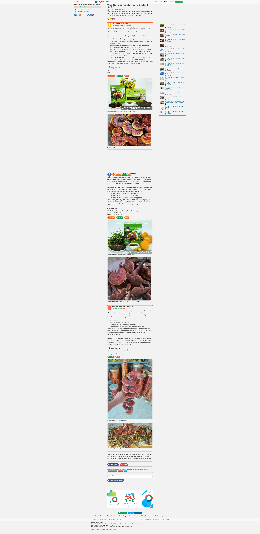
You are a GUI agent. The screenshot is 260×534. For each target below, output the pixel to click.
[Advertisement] (130, 160)
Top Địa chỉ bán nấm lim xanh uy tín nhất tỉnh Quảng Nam (175, 25)
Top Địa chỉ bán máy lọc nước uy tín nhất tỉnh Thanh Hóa (175, 88)
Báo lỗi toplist (124, 464)
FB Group (141, 519)
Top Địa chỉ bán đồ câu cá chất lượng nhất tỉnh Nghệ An (174, 83)
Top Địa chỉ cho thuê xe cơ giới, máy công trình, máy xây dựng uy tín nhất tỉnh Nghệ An (174, 102)
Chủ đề (162, 519)
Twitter (91, 15)
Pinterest (93, 15)
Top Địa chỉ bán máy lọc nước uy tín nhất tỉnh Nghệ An (175, 78)
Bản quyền (119, 519)
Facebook (88, 15)
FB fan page (148, 519)
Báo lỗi (123, 9)
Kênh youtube (156, 519)
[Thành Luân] (165, 65)
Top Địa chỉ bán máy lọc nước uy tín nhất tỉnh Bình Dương (175, 112)
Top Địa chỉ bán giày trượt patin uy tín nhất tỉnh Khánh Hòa (174, 49)
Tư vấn (129, 25)
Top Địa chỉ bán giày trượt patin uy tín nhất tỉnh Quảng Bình (174, 59)
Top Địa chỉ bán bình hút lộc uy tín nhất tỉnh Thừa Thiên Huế (174, 92)
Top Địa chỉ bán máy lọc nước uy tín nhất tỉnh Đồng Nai (175, 107)
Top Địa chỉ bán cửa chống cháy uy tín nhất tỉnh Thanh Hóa (174, 64)
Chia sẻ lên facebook (113, 464)
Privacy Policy (113, 529)
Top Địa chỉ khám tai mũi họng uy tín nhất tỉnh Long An (174, 97)
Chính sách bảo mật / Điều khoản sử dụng (100, 529)
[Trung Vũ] (165, 51)
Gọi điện (125, 25)
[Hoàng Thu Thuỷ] (165, 27)
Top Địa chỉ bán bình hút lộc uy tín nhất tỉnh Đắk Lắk (174, 54)
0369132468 (99, 525)
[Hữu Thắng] (165, 46)
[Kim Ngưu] (165, 80)
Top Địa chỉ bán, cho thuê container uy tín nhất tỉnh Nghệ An (174, 73)
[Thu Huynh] (165, 41)
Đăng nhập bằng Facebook (116, 480)
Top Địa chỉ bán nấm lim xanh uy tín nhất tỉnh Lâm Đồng (175, 40)
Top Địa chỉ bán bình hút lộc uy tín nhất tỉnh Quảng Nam (174, 68)
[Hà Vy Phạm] (108, 9)
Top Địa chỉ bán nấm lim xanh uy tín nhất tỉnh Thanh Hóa (175, 35)
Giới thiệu (94, 519)
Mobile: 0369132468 (102, 519)
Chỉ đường (119, 25)
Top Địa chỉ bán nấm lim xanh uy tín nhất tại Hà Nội (174, 44)
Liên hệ (167, 519)
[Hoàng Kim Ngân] (165, 99)
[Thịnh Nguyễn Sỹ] (165, 84)
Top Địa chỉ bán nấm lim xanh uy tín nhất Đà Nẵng (175, 30)
